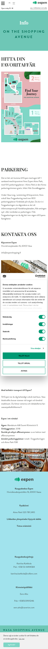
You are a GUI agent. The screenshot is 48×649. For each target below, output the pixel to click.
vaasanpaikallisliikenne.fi (11, 407)
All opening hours (38, 8)
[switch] (42, 324)
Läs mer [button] (21, 638)
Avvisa (24, 371)
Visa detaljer (36, 348)
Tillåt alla (24, 356)
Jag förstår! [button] (11, 644)
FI (9, 3)
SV (14, 3)
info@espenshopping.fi (11, 252)
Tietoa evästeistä (24, 526)
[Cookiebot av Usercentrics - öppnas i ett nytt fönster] (35, 276)
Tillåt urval (24, 363)
